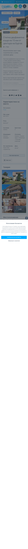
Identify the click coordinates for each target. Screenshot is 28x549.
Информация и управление (14, 240)
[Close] (26, 218)
